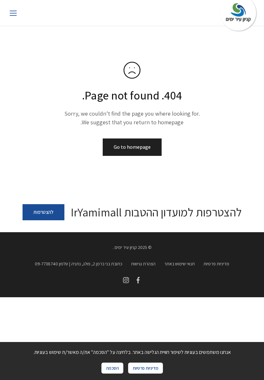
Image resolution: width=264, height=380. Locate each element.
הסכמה (112, 368)
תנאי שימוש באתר (179, 264)
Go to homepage (132, 147)
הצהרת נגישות (143, 264)
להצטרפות (43, 212)
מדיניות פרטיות (216, 264)
